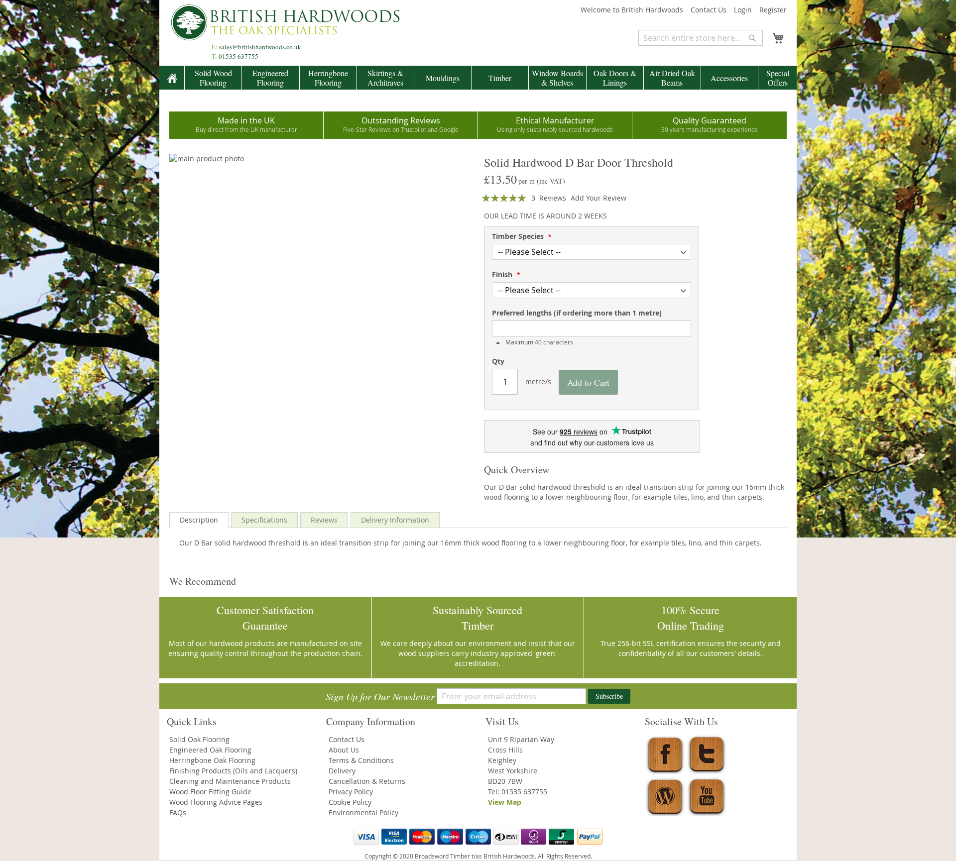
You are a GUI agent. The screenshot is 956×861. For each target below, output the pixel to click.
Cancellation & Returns (367, 781)
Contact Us (708, 9)
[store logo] (288, 22)
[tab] (199, 520)
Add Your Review (598, 198)
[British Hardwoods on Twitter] (706, 771)
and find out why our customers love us (592, 442)
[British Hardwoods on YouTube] (706, 813)
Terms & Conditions (361, 760)
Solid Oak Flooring (199, 739)
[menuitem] (171, 78)
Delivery (342, 770)
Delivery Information (395, 520)
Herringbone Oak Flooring (212, 760)
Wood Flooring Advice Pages (215, 802)
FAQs (177, 812)
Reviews (324, 520)
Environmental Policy (363, 812)
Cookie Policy (350, 802)
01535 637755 (238, 56)
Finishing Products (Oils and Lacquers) (233, 770)
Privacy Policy (351, 791)
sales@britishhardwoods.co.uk (260, 46)
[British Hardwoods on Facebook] (665, 771)
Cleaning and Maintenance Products (230, 781)
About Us (344, 749)
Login (743, 9)
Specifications (264, 520)
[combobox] (700, 38)
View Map (504, 802)
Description (199, 520)
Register (773, 9)
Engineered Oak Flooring (210, 749)
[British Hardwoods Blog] (665, 813)
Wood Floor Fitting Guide (210, 791)
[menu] (478, 78)
